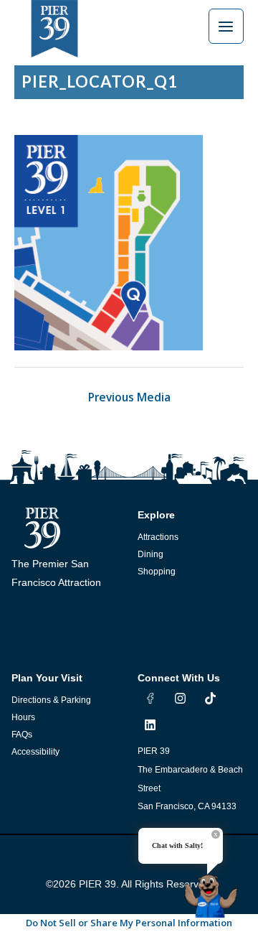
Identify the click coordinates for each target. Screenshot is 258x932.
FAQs (21, 735)
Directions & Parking (51, 700)
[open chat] (214, 891)
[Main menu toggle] (226, 26)
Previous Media (129, 397)
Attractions (158, 537)
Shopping (157, 572)
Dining (150, 554)
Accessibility (35, 752)
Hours (23, 717)
